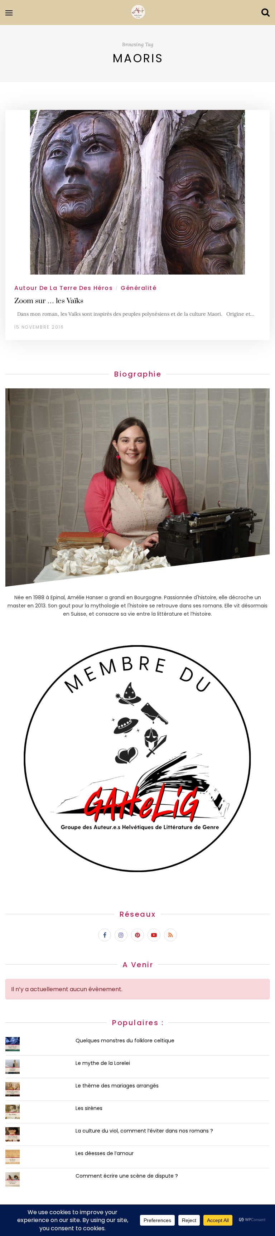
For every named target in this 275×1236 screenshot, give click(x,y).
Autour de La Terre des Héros (63, 288)
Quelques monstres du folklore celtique (125, 1040)
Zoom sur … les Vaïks (48, 301)
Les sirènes (89, 1108)
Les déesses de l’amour (105, 1153)
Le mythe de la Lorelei (103, 1063)
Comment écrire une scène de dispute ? (127, 1175)
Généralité (138, 288)
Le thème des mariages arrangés (117, 1085)
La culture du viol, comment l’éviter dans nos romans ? (144, 1130)
